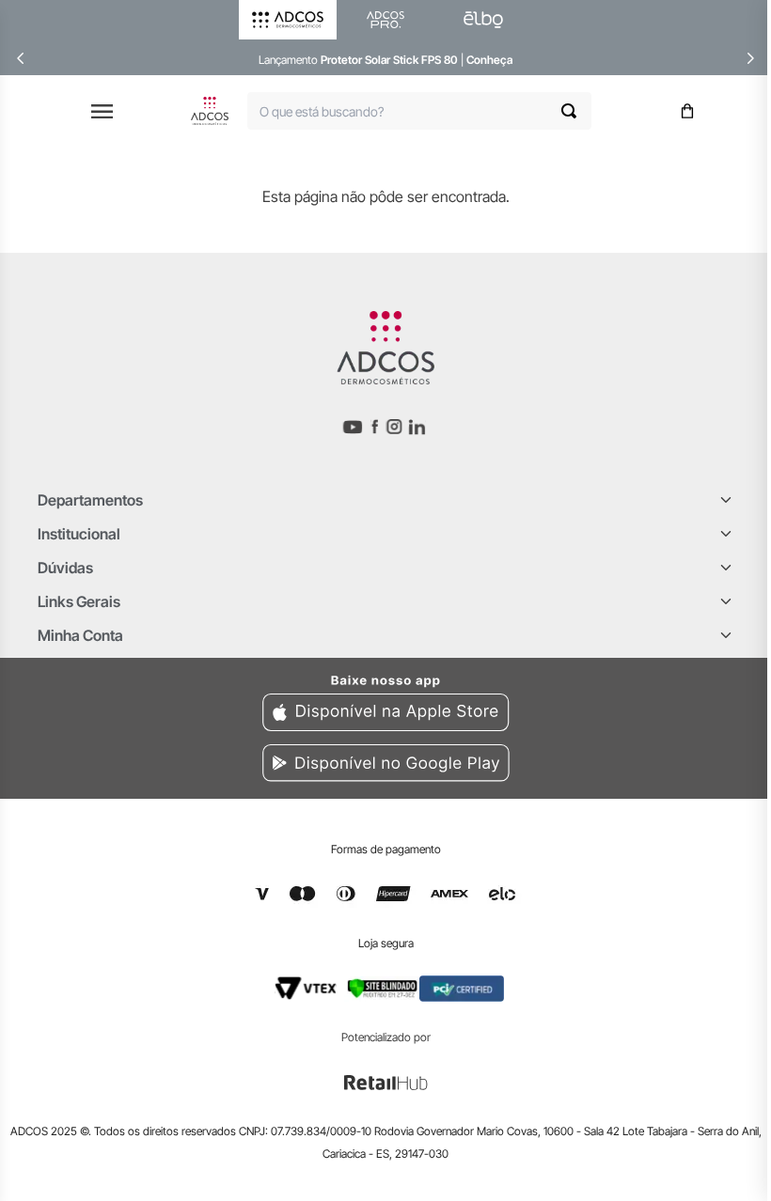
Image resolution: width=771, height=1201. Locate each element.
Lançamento (290, 60)
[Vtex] (305, 988)
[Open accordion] (725, 500)
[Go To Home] (209, 111)
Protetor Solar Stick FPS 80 (389, 60)
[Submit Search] (576, 111)
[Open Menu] (102, 111)
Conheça (489, 60)
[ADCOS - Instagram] (394, 427)
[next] (750, 58)
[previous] (20, 58)
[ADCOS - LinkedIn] (417, 426)
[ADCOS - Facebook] (374, 426)
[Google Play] (385, 766)
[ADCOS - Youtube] (352, 427)
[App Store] (385, 700)
